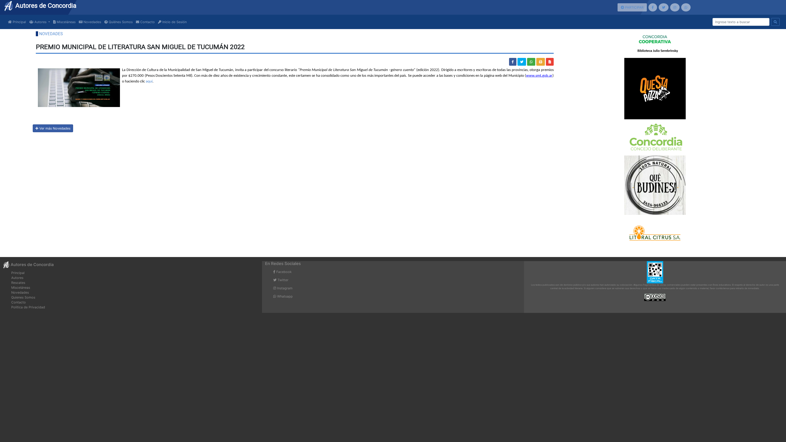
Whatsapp (284, 296)
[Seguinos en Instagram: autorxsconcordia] (675, 7)
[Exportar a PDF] (550, 62)
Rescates (18, 283)
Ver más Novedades (54, 128)
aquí (149, 81)
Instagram (284, 288)
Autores (17, 278)
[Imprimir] (540, 62)
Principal (19, 22)
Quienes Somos (23, 297)
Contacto (147, 22)
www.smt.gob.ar (539, 76)
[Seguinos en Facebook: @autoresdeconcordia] (652, 7)
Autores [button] (40, 22)
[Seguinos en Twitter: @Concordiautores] (664, 7)
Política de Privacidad (28, 307)
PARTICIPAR (634, 7)
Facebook (283, 272)
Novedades (91, 22)
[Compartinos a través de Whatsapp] (686, 7)
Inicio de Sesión (174, 22)
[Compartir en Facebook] (512, 62)
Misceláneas (66, 22)
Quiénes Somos (120, 22)
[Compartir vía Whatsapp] (531, 62)
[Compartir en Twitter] (521, 62)
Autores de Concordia (45, 5)
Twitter (282, 280)
